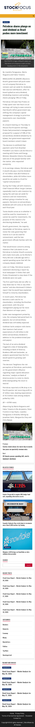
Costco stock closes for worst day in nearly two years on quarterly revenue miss (17, 446)
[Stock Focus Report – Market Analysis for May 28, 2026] (17, 678)
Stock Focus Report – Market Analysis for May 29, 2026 (16, 672)
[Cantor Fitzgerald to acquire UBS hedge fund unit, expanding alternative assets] (17, 481)
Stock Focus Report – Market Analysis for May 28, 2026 (16, 683)
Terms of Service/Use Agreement (13, 716)
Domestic (5, 629)
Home (12, 713)
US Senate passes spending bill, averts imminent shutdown (16, 456)
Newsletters (6, 642)
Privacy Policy (19, 713)
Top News (5, 651)
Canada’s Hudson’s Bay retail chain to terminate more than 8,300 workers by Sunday (17, 524)
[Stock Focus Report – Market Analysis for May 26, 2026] (17, 700)
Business (6, 22)
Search (5, 560)
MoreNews (28, 722)
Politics (5, 646)
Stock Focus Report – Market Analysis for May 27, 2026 (16, 694)
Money (5, 638)
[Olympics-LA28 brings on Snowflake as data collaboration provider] (17, 539)
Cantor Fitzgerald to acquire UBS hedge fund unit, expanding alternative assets (16, 495)
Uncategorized (7, 655)
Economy (5, 633)
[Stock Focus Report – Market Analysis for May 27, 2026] (17, 689)
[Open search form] (33, 16)
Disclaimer (28, 716)
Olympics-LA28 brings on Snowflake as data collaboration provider (16, 553)
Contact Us (17, 718)
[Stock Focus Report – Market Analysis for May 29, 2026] (17, 667)
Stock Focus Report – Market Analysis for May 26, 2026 (16, 705)
